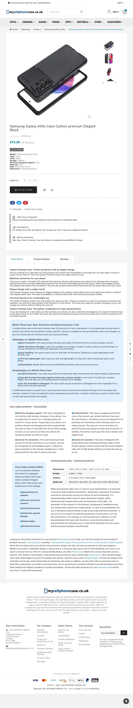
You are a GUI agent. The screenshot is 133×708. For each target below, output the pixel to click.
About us (41, 645)
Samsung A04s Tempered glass (108, 542)
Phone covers (95, 555)
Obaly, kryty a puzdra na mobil (65, 650)
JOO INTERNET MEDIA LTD (54, 689)
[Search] (81, 11)
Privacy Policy (43, 658)
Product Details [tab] (42, 259)
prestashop (94, 689)
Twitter (19, 203)
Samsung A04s (33, 542)
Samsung (62, 539)
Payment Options (45, 649)
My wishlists (84, 644)
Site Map (41, 662)
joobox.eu (76, 674)
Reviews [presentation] (64, 259)
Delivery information (42, 631)
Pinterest (25, 203)
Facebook (12, 203)
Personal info (85, 630)
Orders (82, 634)
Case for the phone (63, 631)
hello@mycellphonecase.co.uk (20, 648)
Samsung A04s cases (61, 542)
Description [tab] (17, 259)
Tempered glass (92, 558)
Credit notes (84, 637)
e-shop (77, 689)
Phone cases (77, 552)
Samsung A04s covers (82, 542)
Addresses (83, 641)
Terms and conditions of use (45, 640)
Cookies (40, 636)
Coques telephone (66, 639)
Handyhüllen (64, 636)
